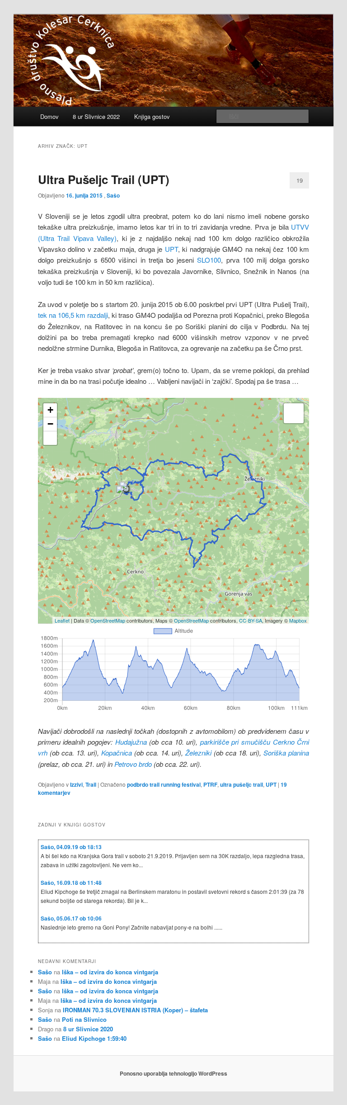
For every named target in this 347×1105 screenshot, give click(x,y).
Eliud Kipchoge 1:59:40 (94, 1038)
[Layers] (294, 413)
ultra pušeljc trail (241, 784)
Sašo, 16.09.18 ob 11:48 (71, 882)
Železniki (199, 752)
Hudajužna (132, 741)
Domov (49, 116)
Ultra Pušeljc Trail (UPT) (103, 179)
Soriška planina (286, 752)
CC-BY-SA (250, 620)
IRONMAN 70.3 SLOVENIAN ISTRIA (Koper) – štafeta (135, 1010)
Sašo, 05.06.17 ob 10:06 (71, 918)
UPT (171, 249)
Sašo (113, 195)
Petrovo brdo (133, 764)
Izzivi (76, 784)
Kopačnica (117, 752)
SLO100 (209, 259)
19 (299, 180)
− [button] (50, 424)
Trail (90, 784)
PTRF (210, 784)
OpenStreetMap (107, 620)
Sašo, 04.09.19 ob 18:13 (71, 847)
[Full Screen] (50, 438)
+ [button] (50, 410)
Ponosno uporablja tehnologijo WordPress (173, 1073)
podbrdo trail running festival (164, 784)
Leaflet (62, 620)
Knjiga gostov (152, 116)
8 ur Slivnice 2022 (96, 116)
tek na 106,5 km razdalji (73, 315)
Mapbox (298, 620)
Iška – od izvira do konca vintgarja (110, 972)
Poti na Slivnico (84, 1019)
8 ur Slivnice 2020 (88, 1029)
